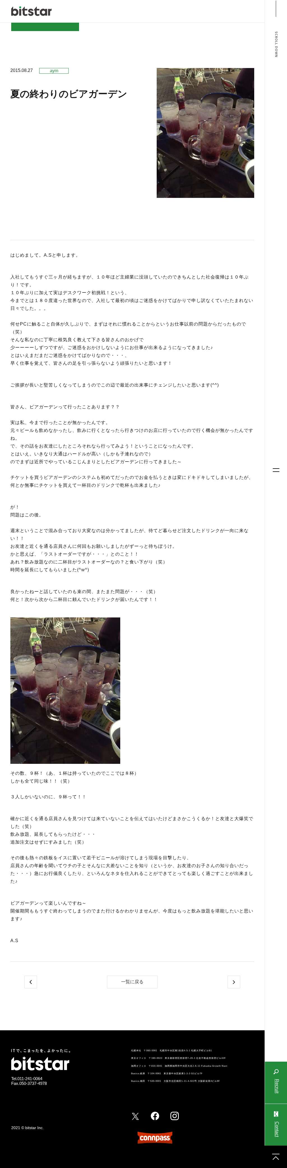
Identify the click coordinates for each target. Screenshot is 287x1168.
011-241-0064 (29, 1078)
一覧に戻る (132, 981)
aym (54, 70)
